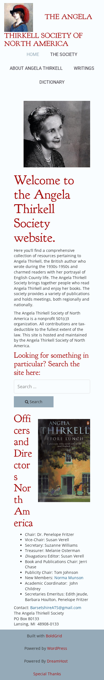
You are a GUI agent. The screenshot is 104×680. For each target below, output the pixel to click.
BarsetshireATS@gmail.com (55, 607)
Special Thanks (47, 673)
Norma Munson (68, 577)
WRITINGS (84, 68)
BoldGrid (54, 635)
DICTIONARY (52, 82)
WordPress (57, 648)
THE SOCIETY (63, 54)
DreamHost (57, 661)
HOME (33, 54)
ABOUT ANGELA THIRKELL (36, 68)
